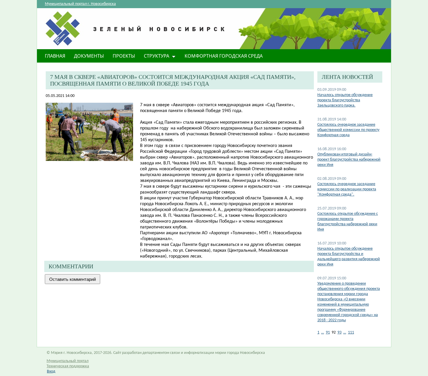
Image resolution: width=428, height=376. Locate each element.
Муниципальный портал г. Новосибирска (80, 4)
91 (328, 332)
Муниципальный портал (68, 361)
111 (351, 332)
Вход (51, 371)
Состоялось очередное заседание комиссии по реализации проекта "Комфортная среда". (346, 189)
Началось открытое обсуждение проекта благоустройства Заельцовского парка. (345, 100)
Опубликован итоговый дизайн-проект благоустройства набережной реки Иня (349, 159)
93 (339, 332)
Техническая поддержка (68, 366)
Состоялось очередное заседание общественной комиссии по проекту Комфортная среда (348, 130)
